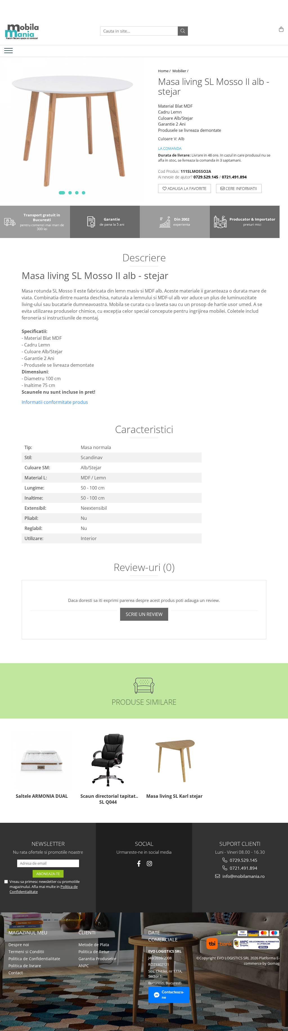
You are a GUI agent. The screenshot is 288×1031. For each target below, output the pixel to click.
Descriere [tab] (144, 258)
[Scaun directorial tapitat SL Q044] (108, 760)
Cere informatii (240, 188)
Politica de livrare (24, 965)
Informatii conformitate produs (55, 402)
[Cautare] (183, 31)
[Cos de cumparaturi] (280, 30)
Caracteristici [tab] (144, 430)
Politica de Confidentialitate (34, 958)
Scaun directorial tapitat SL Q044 (108, 799)
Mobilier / (180, 70)
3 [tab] (77, 193)
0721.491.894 (243, 868)
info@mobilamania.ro (243, 876)
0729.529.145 (243, 860)
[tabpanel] (72, 129)
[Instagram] (149, 864)
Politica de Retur (93, 951)
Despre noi (18, 944)
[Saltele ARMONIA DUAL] (41, 760)
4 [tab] (84, 193)
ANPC (83, 965)
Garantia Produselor (97, 958)
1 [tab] (61, 193)
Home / (165, 70)
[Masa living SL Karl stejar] (174, 760)
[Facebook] (139, 864)
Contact (15, 972)
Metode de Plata (93, 944)
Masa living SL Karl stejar (174, 796)
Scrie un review (144, 614)
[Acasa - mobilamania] (32, 31)
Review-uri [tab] (144, 568)
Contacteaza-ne (173, 995)
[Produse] (9, 52)
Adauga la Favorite (186, 188)
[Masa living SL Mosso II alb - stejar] (72, 129)
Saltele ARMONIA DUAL (42, 796)
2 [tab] (70, 193)
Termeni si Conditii (26, 951)
